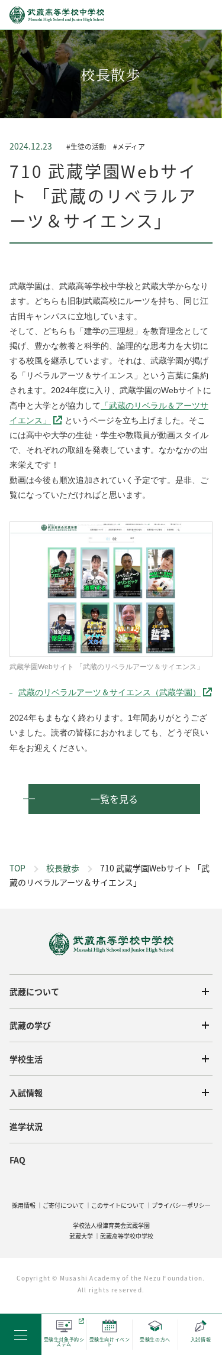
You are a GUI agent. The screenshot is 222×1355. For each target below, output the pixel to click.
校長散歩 (62, 868)
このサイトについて (117, 1205)
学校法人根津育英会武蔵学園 (111, 1225)
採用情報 (24, 1205)
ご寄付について (63, 1205)
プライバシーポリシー (181, 1205)
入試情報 (26, 1092)
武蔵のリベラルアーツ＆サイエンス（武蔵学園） (109, 692)
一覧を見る (114, 799)
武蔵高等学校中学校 (126, 1235)
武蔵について (34, 991)
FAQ (17, 1160)
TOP (17, 868)
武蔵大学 (81, 1235)
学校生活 (26, 1059)
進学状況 (26, 1126)
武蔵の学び (30, 1025)
